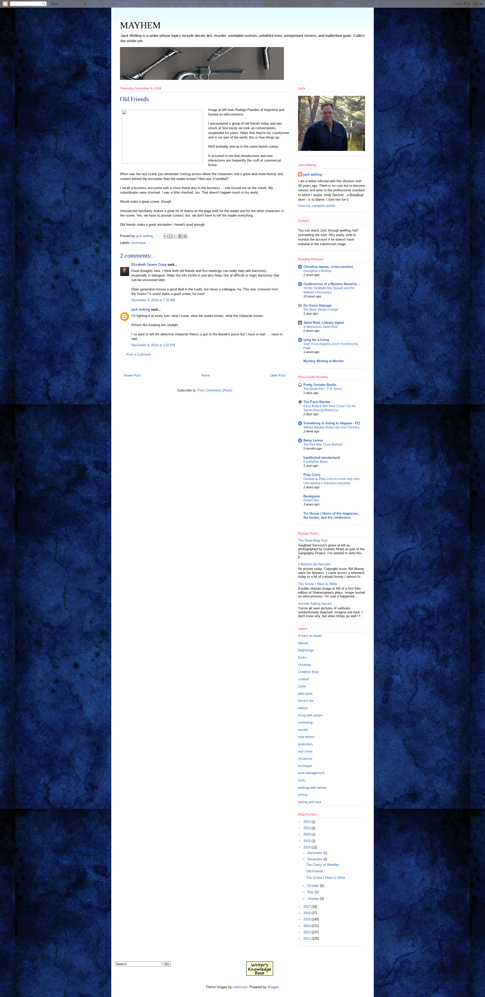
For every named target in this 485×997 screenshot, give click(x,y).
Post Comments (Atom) (215, 390)
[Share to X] (175, 236)
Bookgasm (311, 496)
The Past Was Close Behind (322, 444)
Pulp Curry (311, 475)
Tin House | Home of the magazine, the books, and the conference (330, 515)
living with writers (310, 715)
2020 (306, 834)
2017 (306, 907)
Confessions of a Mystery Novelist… (331, 284)
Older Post (277, 375)
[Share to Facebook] (180, 236)
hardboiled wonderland (321, 457)
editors (303, 708)
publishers (305, 744)
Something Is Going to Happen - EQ (331, 423)
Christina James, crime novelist (328, 267)
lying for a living (316, 340)
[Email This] (165, 236)
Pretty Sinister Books (319, 385)
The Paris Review (316, 402)
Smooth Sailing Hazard (315, 604)
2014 (306, 926)
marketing (305, 722)
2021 (306, 828)
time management (311, 773)
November (314, 859)
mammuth (240, 987)
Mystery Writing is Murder (323, 361)
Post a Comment (138, 354)
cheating (304, 665)
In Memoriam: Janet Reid (320, 327)
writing (302, 795)
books (302, 657)
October (313, 886)
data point (305, 693)
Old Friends (314, 871)
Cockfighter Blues (315, 461)
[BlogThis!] (170, 236)
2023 (306, 822)
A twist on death (310, 636)
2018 (306, 847)
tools (301, 780)
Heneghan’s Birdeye (317, 271)
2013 (306, 932)
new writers (306, 737)
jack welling (140, 309)
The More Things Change (320, 309)
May (310, 892)
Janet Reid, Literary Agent (323, 322)
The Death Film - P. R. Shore (322, 389)
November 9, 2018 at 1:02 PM (153, 345)
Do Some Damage (317, 305)
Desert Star (311, 500)
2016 (306, 913)
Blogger (273, 987)
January (313, 898)
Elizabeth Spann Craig (148, 264)
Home (205, 375)
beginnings (306, 650)
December (314, 853)
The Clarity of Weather (322, 865)
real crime (305, 751)
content (303, 679)
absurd (303, 643)
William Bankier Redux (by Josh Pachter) (331, 427)
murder (303, 730)
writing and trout (309, 802)
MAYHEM (140, 25)
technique (139, 243)
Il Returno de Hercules (314, 564)
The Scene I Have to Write (317, 584)
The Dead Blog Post (313, 540)
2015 (306, 919)
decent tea (305, 701)
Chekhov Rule (308, 672)
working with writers (312, 788)
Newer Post (132, 375)
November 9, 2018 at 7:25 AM (153, 300)
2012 (306, 938)
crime (302, 686)
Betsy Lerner (313, 440)
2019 (306, 841)
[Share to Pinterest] (185, 236)
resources (305, 758)
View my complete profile (316, 206)
